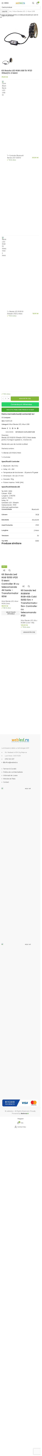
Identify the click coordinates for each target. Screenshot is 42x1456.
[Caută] (33, 3)
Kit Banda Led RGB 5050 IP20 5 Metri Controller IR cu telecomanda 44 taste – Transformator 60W (10, 863)
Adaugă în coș (25, 541)
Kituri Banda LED (8, 879)
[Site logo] (20, 3)
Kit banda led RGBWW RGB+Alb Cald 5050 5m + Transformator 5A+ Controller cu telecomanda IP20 (29, 1016)
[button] (11, 891)
